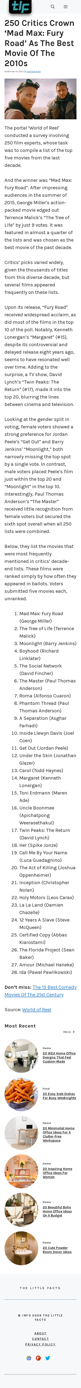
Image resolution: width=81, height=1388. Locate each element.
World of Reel (36, 1010)
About (40, 1333)
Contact (40, 1338)
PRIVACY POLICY (40, 1344)
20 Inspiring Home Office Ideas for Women (57, 1173)
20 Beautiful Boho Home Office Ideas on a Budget (57, 1211)
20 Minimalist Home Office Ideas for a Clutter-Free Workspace (58, 1134)
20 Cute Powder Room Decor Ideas (57, 1250)
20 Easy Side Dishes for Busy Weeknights (59, 1096)
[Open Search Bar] (52, 7)
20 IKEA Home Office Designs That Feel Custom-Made (59, 1057)
